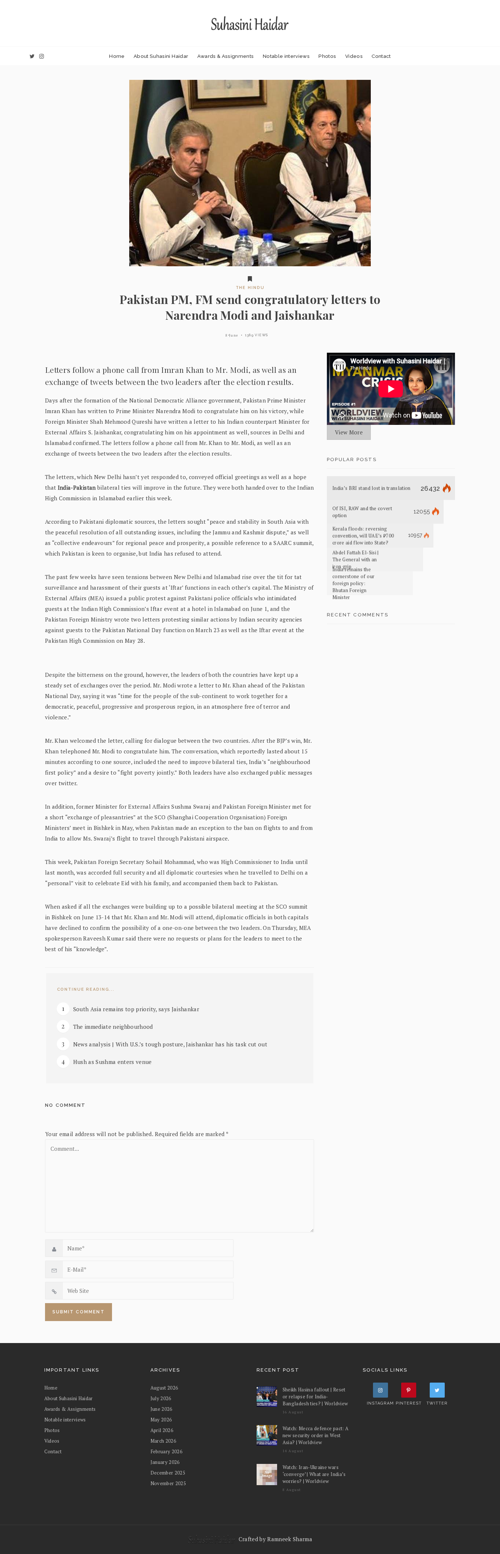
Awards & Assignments (225, 56)
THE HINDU (250, 287)
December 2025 (168, 1472)
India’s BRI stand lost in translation (371, 488)
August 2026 (164, 1387)
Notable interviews (286, 56)
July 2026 (160, 1398)
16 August (293, 1412)
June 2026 (161, 1409)
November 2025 (168, 1483)
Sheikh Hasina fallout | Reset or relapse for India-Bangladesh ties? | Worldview (315, 1396)
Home (116, 56)
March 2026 (163, 1441)
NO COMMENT (65, 1105)
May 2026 (161, 1419)
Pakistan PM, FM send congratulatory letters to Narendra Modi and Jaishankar (250, 307)
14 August (293, 1451)
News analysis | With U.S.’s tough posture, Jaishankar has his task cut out (170, 1044)
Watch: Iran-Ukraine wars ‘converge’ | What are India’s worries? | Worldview (314, 1474)
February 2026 (166, 1451)
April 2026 (161, 1430)
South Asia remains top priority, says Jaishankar (136, 1009)
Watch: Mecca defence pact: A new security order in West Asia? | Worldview (316, 1435)
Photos (327, 56)
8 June (231, 335)
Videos (354, 56)
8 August (292, 1489)
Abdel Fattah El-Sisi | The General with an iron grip (355, 559)
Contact (381, 56)
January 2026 (165, 1462)
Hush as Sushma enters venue (112, 1061)
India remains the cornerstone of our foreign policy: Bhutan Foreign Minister (353, 583)
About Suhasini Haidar (161, 56)
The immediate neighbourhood (113, 1026)
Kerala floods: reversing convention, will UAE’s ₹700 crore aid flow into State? (363, 536)
